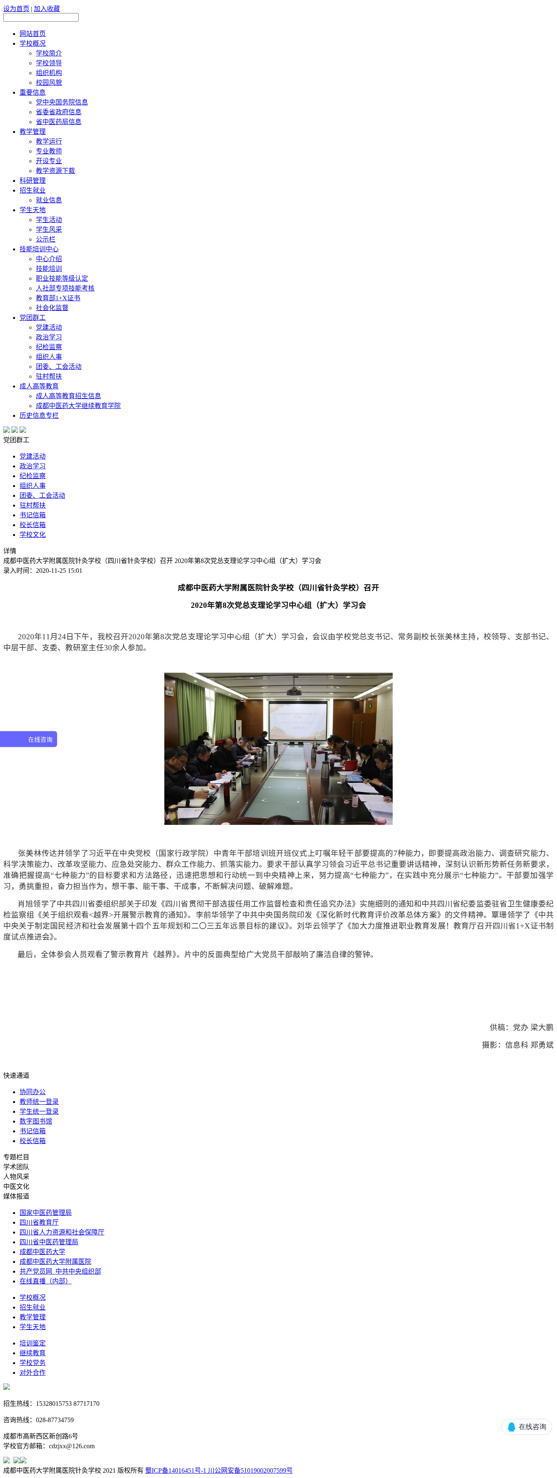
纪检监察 (49, 346)
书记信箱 (33, 515)
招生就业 (33, 190)
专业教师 (49, 151)
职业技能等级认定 (62, 278)
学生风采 (49, 229)
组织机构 (49, 72)
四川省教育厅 (39, 1222)
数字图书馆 (36, 1121)
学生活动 (49, 219)
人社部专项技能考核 (65, 288)
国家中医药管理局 (46, 1212)
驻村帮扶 (49, 376)
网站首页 (33, 33)
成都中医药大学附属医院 (55, 1261)
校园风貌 (49, 82)
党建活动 (49, 327)
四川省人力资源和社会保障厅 (62, 1232)
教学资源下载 (55, 170)
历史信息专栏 (39, 415)
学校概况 (33, 43)
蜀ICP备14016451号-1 (175, 1470)
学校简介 (49, 53)
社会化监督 (52, 307)
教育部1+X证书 (58, 298)
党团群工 (33, 317)
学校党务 (33, 1362)
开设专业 (49, 160)
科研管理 (33, 180)
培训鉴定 (33, 1343)
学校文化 (33, 534)
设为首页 (16, 8)
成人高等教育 (39, 386)
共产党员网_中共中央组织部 (60, 1271)
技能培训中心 (39, 249)
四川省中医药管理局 (49, 1242)
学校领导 (49, 63)
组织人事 (49, 356)
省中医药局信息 (59, 121)
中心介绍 (49, 258)
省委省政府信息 (59, 112)
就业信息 (49, 200)
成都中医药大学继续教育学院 (78, 405)
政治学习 (49, 337)
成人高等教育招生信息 (68, 395)
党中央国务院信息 (62, 102)
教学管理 (33, 131)
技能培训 (49, 268)
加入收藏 (47, 8)
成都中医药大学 (42, 1251)
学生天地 (33, 209)
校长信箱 (33, 524)
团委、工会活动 (59, 366)
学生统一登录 (39, 1111)
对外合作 (33, 1372)
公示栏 (45, 239)
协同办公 (33, 1091)
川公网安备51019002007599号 (249, 1470)
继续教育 (33, 1352)
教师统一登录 (39, 1101)
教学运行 (49, 141)
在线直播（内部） (46, 1281)
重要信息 (33, 92)
